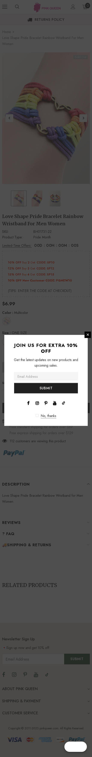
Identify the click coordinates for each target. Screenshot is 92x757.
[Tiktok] (63, 402)
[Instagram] (37, 402)
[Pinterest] (46, 402)
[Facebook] (28, 402)
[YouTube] (55, 402)
